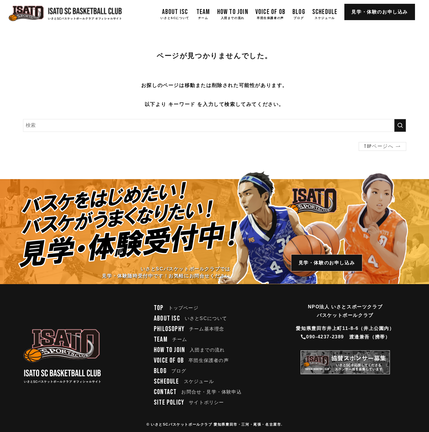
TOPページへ (378, 146)
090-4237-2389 (325, 336)
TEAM (170, 339)
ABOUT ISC (190, 318)
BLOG (170, 371)
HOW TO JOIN (189, 350)
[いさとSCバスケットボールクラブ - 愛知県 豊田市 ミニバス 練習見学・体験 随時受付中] (65, 13)
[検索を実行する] (400, 125)
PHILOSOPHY (189, 329)
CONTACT (198, 392)
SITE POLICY (189, 402)
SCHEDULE (184, 381)
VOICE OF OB (191, 360)
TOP (176, 308)
